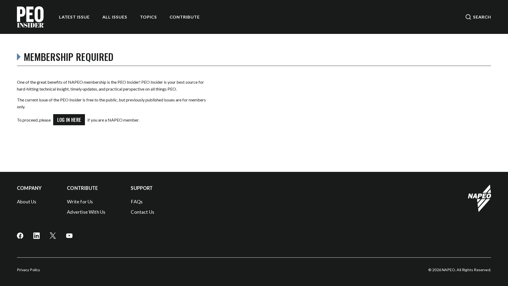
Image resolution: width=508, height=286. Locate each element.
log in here (69, 119)
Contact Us (142, 212)
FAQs (137, 201)
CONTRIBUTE (185, 16)
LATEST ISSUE (74, 16)
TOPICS (148, 16)
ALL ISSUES (114, 16)
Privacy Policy (28, 269)
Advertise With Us (86, 212)
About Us (26, 201)
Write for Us (80, 201)
